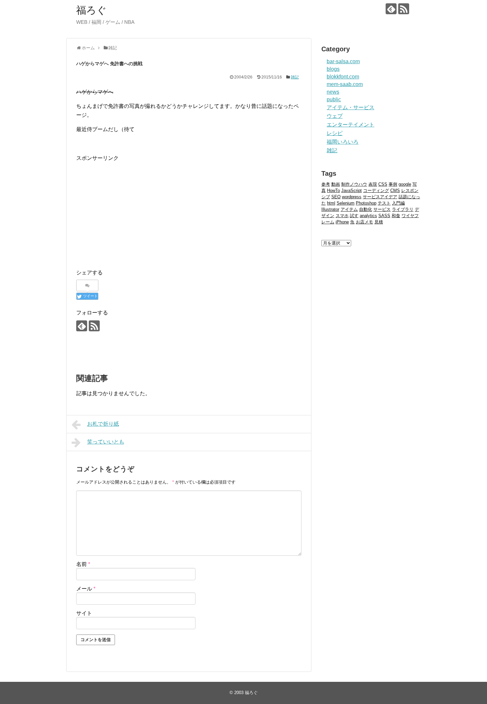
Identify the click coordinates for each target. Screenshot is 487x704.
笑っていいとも (105, 442)
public (334, 99)
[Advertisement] (132, 209)
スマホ (342, 215)
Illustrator (330, 209)
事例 (393, 184)
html (331, 203)
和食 (396, 215)
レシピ (335, 133)
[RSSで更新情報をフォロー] (403, 8)
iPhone (342, 221)
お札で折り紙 (103, 424)
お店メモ (364, 221)
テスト (384, 203)
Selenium (345, 203)
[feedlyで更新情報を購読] (391, 8)
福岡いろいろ (342, 142)
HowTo (333, 190)
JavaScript (351, 190)
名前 (83, 564)
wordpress (351, 196)
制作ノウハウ (354, 184)
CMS (395, 190)
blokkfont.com (343, 76)
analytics (368, 215)
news (333, 92)
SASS (384, 215)
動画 (335, 184)
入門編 (398, 203)
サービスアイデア (380, 196)
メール (85, 588)
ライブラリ (402, 209)
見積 (378, 221)
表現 (372, 184)
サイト (84, 613)
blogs (333, 69)
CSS (382, 184)
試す (354, 215)
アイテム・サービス (350, 107)
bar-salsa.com (343, 61)
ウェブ (335, 116)
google (405, 184)
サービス (382, 209)
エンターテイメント (350, 124)
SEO (336, 196)
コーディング (376, 190)
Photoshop (366, 203)
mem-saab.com (345, 84)
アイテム (349, 209)
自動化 (365, 209)
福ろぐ (91, 10)
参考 (325, 184)
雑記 (295, 77)
